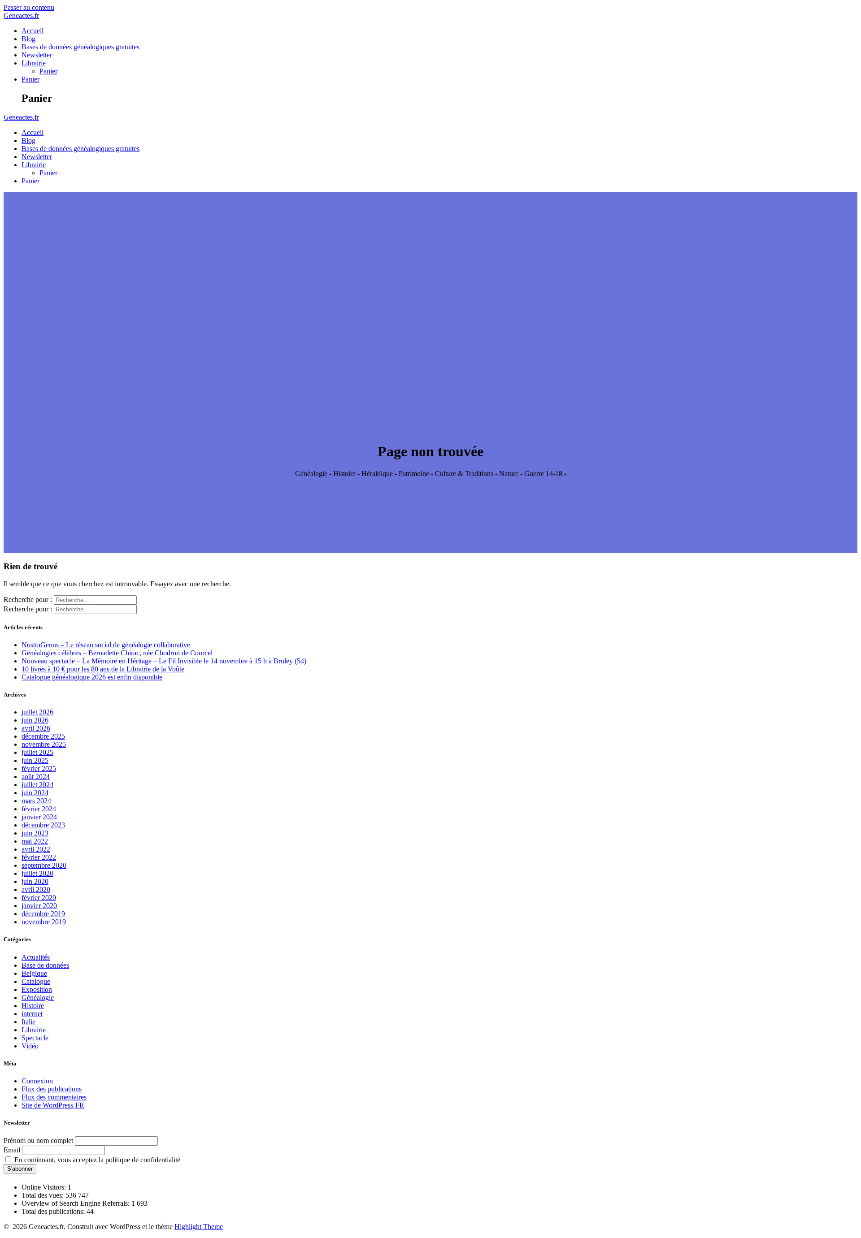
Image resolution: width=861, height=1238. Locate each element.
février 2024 (39, 809)
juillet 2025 (37, 752)
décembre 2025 (43, 736)
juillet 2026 (37, 712)
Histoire (33, 1005)
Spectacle (35, 1038)
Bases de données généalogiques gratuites (80, 47)
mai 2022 (35, 841)
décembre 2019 (43, 914)
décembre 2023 (43, 825)
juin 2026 (35, 720)
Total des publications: (54, 1211)
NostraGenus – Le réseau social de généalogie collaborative (106, 645)
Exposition (37, 989)
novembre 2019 (44, 922)
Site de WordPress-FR (53, 1105)
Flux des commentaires (54, 1097)
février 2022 (39, 857)
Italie (28, 1022)
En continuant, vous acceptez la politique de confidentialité (96, 1160)
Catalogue (36, 981)
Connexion (37, 1081)
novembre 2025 (44, 744)
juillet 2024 (37, 784)
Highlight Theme (198, 1226)
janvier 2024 (39, 817)
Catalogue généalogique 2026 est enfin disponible (92, 677)
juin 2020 (35, 881)
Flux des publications (52, 1089)
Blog (28, 39)
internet (32, 1013)
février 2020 (39, 897)
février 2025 (39, 768)
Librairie (34, 63)
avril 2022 (36, 849)
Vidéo (30, 1046)
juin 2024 (35, 792)
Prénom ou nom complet (38, 1140)
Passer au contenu (29, 7)
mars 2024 (36, 801)
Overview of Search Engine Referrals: (76, 1203)
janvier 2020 (39, 905)
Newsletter (37, 55)
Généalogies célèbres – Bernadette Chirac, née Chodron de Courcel (117, 653)
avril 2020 (36, 889)
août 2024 (36, 776)
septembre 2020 (44, 865)
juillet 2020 (37, 873)
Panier (48, 71)
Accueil (32, 31)
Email (12, 1150)
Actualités (36, 957)
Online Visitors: (45, 1187)
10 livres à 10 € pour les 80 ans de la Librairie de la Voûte (103, 669)
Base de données (45, 965)
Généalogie (38, 997)
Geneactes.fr (21, 15)
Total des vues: (43, 1195)
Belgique (34, 973)
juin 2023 (35, 833)
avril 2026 (36, 728)
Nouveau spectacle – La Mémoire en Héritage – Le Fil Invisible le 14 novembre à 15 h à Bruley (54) (164, 661)
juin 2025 (35, 760)
